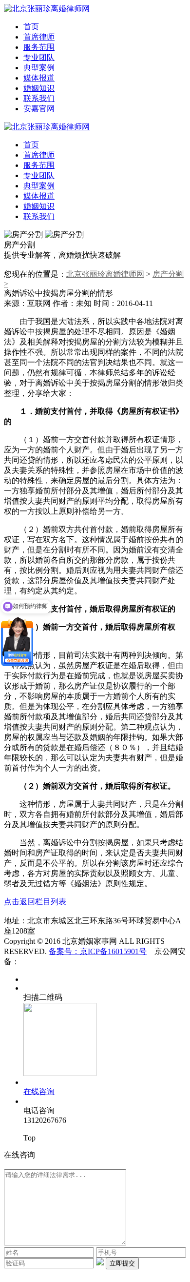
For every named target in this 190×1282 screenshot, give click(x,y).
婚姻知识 (39, 88)
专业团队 (39, 57)
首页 (31, 26)
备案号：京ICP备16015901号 (98, 951)
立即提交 (122, 1263)
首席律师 (39, 37)
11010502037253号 (50, 961)
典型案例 (39, 67)
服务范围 (39, 47)
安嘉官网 (39, 108)
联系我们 (39, 98)
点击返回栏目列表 (35, 901)
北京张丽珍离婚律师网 (105, 274)
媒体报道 (39, 78)
